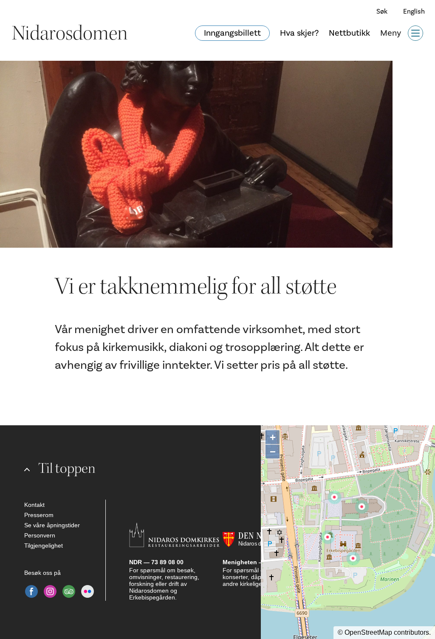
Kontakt (34, 504)
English (414, 11)
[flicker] (87, 591)
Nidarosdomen (69, 33)
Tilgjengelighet (43, 545)
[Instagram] (50, 591)
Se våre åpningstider (52, 525)
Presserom (39, 515)
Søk (381, 11)
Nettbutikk (349, 33)
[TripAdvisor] (69, 591)
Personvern (39, 535)
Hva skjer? (299, 33)
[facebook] (31, 591)
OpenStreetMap (368, 632)
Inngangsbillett (232, 33)
